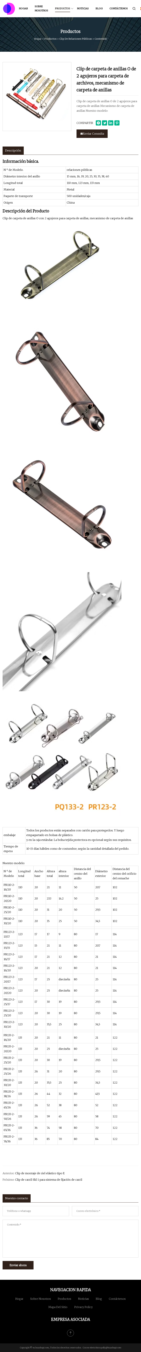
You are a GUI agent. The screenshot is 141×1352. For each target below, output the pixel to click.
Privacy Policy (83, 1307)
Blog (99, 8)
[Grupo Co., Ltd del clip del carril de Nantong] (9, 8)
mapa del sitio (57, 1307)
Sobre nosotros (41, 8)
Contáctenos (119, 8)
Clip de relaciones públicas (75, 38)
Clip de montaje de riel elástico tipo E (40, 1173)
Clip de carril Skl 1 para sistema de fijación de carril (48, 1179)
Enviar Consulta (93, 133)
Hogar (23, 8)
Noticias (83, 8)
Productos (62, 8)
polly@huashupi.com (111, 1347)
